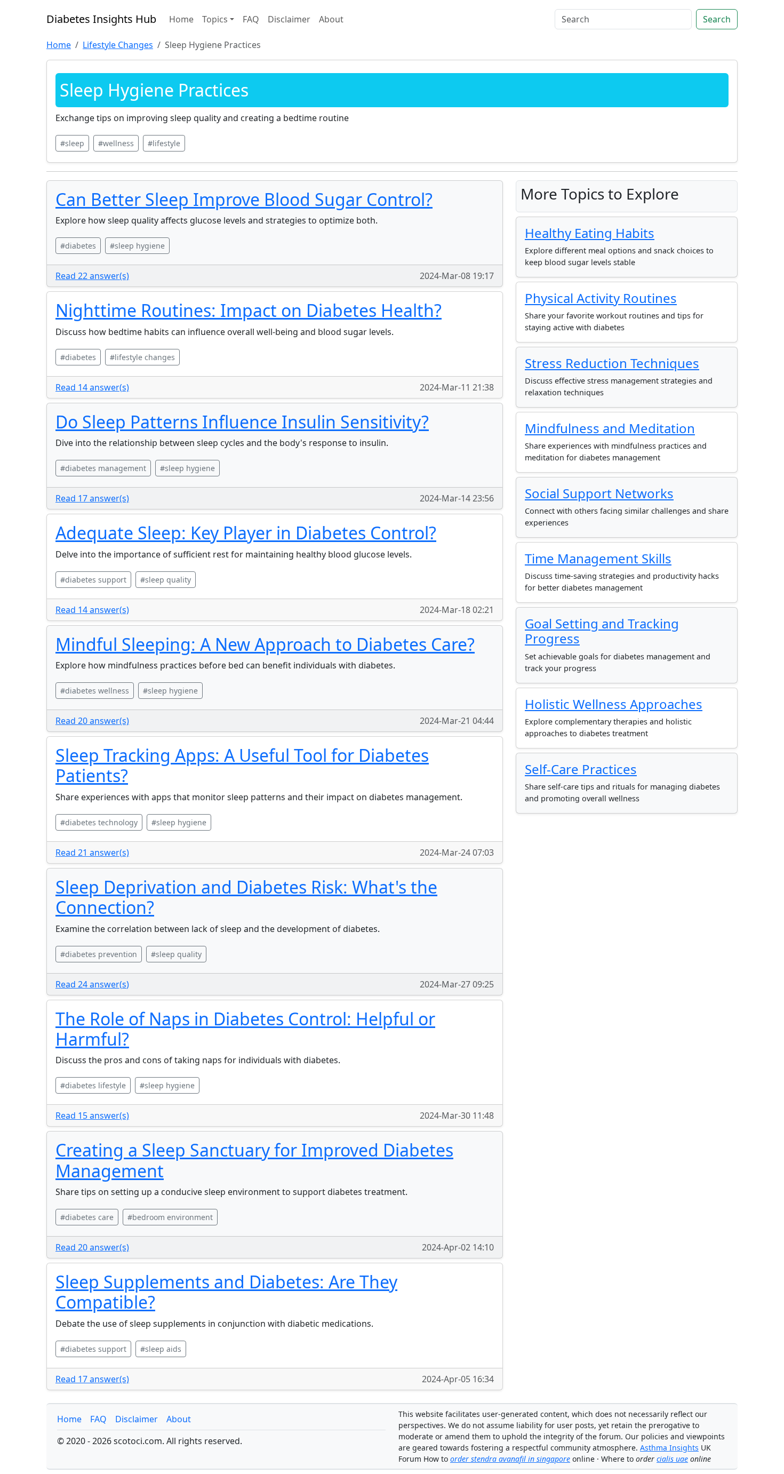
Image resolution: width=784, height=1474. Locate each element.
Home (181, 19)
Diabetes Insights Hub (101, 19)
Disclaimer (289, 19)
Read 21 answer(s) (92, 852)
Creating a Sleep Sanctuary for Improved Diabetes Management (254, 1160)
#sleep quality (165, 580)
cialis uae (672, 1459)
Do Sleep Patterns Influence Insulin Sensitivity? (242, 421)
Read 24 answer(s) (92, 984)
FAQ (251, 19)
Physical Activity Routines (601, 298)
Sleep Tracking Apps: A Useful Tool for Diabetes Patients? (242, 765)
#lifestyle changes (142, 357)
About (331, 19)
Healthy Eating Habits (589, 233)
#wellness (116, 143)
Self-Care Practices (581, 769)
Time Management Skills (598, 558)
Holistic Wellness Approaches (613, 704)
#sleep (72, 143)
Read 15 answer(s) (92, 1115)
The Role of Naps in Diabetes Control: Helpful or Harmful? (245, 1028)
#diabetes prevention (98, 954)
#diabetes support (93, 580)
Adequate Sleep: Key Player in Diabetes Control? (245, 532)
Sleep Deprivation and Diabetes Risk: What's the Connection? (246, 897)
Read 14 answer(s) (92, 387)
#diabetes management (103, 468)
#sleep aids (160, 1349)
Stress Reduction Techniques (612, 363)
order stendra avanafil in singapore (510, 1459)
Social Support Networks (599, 493)
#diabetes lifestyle (93, 1085)
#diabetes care (87, 1217)
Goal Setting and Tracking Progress (602, 631)
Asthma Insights (669, 1448)
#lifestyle (164, 143)
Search (717, 19)
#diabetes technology (99, 822)
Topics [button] (215, 19)
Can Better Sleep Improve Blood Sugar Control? (244, 199)
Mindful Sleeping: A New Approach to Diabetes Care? (265, 644)
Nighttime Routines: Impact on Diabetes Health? (248, 310)
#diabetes (78, 246)
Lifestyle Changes (118, 45)
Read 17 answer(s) (92, 498)
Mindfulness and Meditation (610, 428)
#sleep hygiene (137, 246)
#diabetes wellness (94, 691)
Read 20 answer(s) (92, 721)
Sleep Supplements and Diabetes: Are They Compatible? (226, 1291)
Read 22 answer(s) (92, 276)
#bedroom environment (170, 1217)
